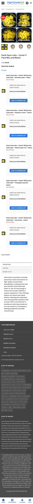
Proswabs (5, 441)
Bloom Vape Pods (23, 423)
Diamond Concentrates (22, 426)
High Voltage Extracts (15, 387)
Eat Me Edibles (21, 382)
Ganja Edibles (27, 385)
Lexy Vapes (5, 393)
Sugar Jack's (13, 402)
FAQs (5, 352)
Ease (13, 382)
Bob (30, 423)
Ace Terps (14, 370)
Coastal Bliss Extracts (8, 379)
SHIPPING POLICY (8, 334)
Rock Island (11, 441)
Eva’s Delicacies (13, 428)
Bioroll (3, 423)
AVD (11, 421)
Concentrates (20, 9)
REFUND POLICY (8, 339)
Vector (23, 404)
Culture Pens (11, 426)
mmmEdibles (12, 396)
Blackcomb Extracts (11, 373)
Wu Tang (4, 410)
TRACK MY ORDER (9, 330)
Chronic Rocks (20, 376)
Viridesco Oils (12, 446)
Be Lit (3, 373)
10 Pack (3, 70)
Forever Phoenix (5, 430)
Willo (10, 407)
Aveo (28, 370)
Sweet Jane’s (5, 444)
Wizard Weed (17, 407)
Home (2, 9)
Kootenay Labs (16, 390)
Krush (24, 390)
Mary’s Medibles (23, 437)
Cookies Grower (20, 379)
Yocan (10, 410)
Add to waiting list (18, 101)
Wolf (24, 407)
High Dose (5, 387)
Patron (20, 396)
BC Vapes (21, 421)
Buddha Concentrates (8, 376)
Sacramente (24, 399)
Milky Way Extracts (20, 393)
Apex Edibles (22, 370)
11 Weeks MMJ (5, 370)
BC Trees (15, 421)
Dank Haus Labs (6, 382)
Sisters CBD (19, 441)
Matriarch (4, 439)
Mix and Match (10, 9)
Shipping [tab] (5, 268)
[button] (2, 3)
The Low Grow (23, 402)
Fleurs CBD (22, 428)
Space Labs (5, 402)
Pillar (3, 399)
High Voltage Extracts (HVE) (9, 435)
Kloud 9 (9, 437)
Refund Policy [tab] (7, 271)
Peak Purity (26, 396)
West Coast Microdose (23, 446)
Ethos (13, 385)
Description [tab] (7, 264)
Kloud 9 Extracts (6, 390)
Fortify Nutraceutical (17, 430)
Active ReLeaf (5, 421)
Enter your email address (18, 91)
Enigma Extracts (6, 385)
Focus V (19, 385)
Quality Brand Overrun (12, 399)
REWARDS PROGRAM (10, 348)
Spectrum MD (27, 441)
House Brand (26, 387)
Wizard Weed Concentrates (10, 448)
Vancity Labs (16, 404)
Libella (12, 393)
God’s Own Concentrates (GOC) (10, 432)
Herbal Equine (25, 432)
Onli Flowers (28, 439)
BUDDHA (4, 426)
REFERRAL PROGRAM (9, 343)
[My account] (27, 3)
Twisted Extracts (6, 404)
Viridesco (4, 407)
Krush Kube (15, 437)
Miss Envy (4, 396)
